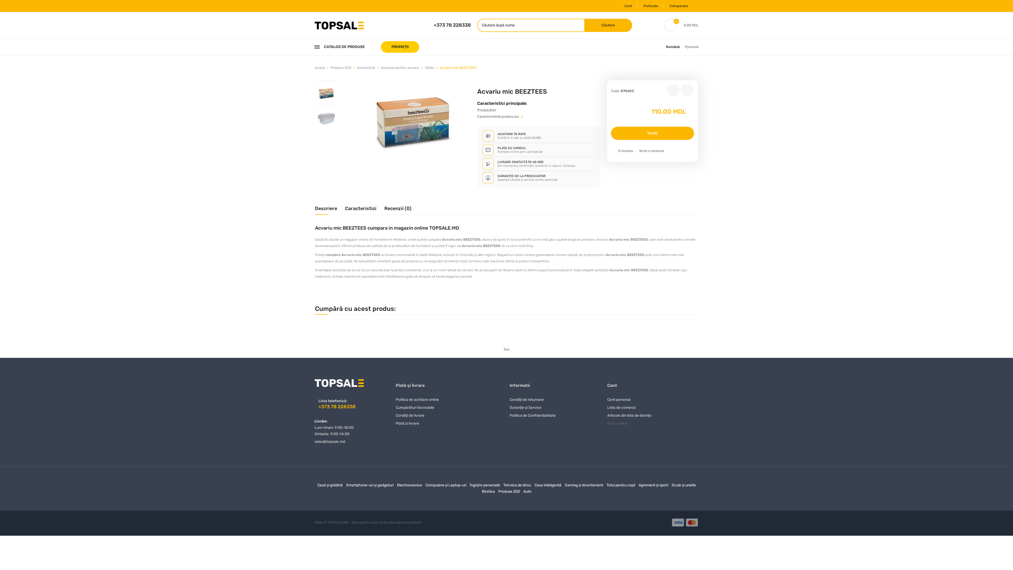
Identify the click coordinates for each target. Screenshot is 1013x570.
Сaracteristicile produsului (498, 116)
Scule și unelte (684, 485)
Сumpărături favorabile (415, 407)
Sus (507, 349)
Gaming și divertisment (584, 485)
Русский (692, 47)
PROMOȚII (400, 47)
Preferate (650, 6)
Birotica (488, 491)
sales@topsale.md (329, 441)
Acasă (320, 68)
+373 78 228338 (452, 25)
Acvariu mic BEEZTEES (458, 68)
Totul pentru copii (620, 485)
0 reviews (625, 151)
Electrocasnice (409, 485)
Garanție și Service (525, 407)
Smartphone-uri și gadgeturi (370, 485)
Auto (527, 491)
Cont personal (618, 399)
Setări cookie (617, 423)
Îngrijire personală (485, 485)
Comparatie (679, 6)
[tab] (326, 93)
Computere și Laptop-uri (446, 485)
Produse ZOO (341, 68)
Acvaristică (366, 68)
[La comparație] (687, 90)
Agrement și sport (653, 485)
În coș (652, 133)
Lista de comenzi (621, 407)
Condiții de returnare (527, 399)
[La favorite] (673, 90)
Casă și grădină (330, 485)
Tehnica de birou (517, 485)
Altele (429, 68)
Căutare (608, 25)
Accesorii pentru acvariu (400, 68)
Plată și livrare (407, 423)
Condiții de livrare (410, 415)
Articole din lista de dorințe (629, 415)
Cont (628, 6)
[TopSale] (339, 25)
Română (673, 47)
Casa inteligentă (547, 485)
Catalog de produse (344, 47)
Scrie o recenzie (651, 151)
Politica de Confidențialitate (533, 415)
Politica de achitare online (417, 399)
